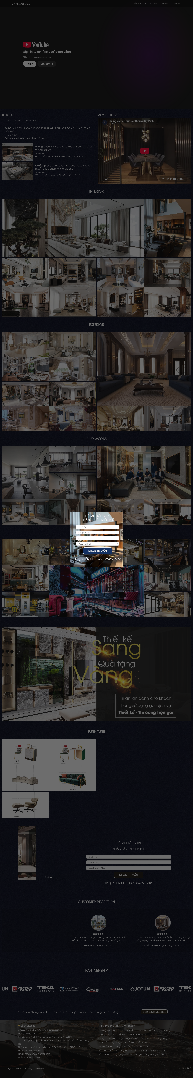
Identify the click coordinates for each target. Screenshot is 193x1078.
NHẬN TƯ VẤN (97, 550)
